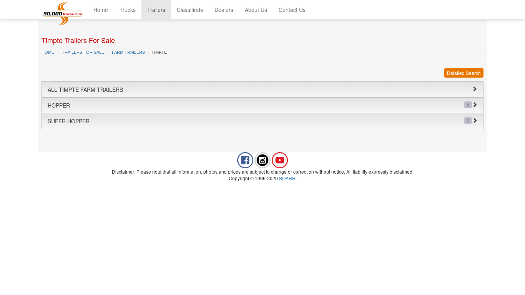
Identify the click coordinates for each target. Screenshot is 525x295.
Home (100, 9)
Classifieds (190, 9)
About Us (256, 9)
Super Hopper (258, 121)
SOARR (287, 178)
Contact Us (292, 9)
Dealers (223, 9)
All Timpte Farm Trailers (85, 89)
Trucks (128, 9)
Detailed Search (464, 73)
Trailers (156, 9)
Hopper (258, 105)
